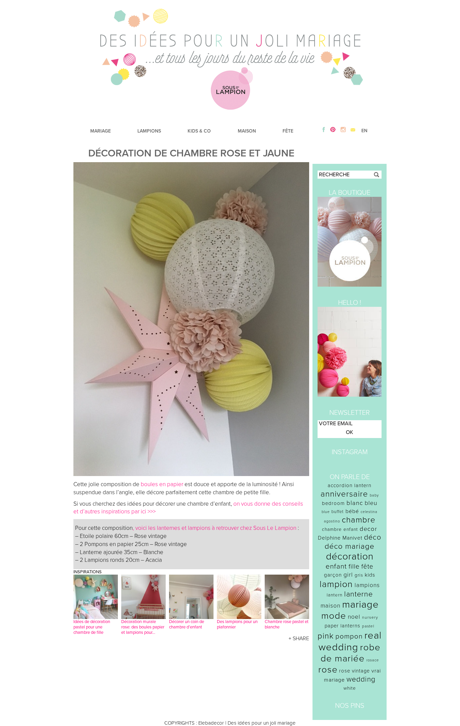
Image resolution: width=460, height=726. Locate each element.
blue (326, 512)
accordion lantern (349, 485)
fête (367, 566)
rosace (372, 660)
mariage (360, 604)
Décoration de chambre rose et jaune (191, 153)
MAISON (247, 131)
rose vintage (354, 671)
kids (370, 575)
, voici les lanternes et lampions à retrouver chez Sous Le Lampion (214, 528)
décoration (349, 556)
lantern (334, 595)
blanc (355, 503)
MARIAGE (100, 131)
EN (364, 131)
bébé (352, 511)
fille (354, 566)
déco (372, 537)
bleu (371, 503)
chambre (358, 520)
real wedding (350, 641)
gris (359, 575)
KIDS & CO (199, 131)
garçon (333, 575)
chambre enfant (340, 529)
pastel (368, 626)
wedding (361, 679)
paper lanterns (342, 626)
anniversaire (344, 494)
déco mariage (349, 546)
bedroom (333, 503)
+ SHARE (299, 638)
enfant (336, 566)
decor (368, 529)
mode (333, 615)
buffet (337, 511)
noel (354, 616)
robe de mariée (351, 653)
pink (326, 636)
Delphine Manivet (340, 538)
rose (327, 669)
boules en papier (162, 484)
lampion (336, 584)
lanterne (358, 594)
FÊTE (288, 131)
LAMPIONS (149, 131)
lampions (367, 585)
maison (330, 605)
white (349, 688)
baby (374, 495)
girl (348, 574)
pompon (349, 636)
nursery (370, 617)
